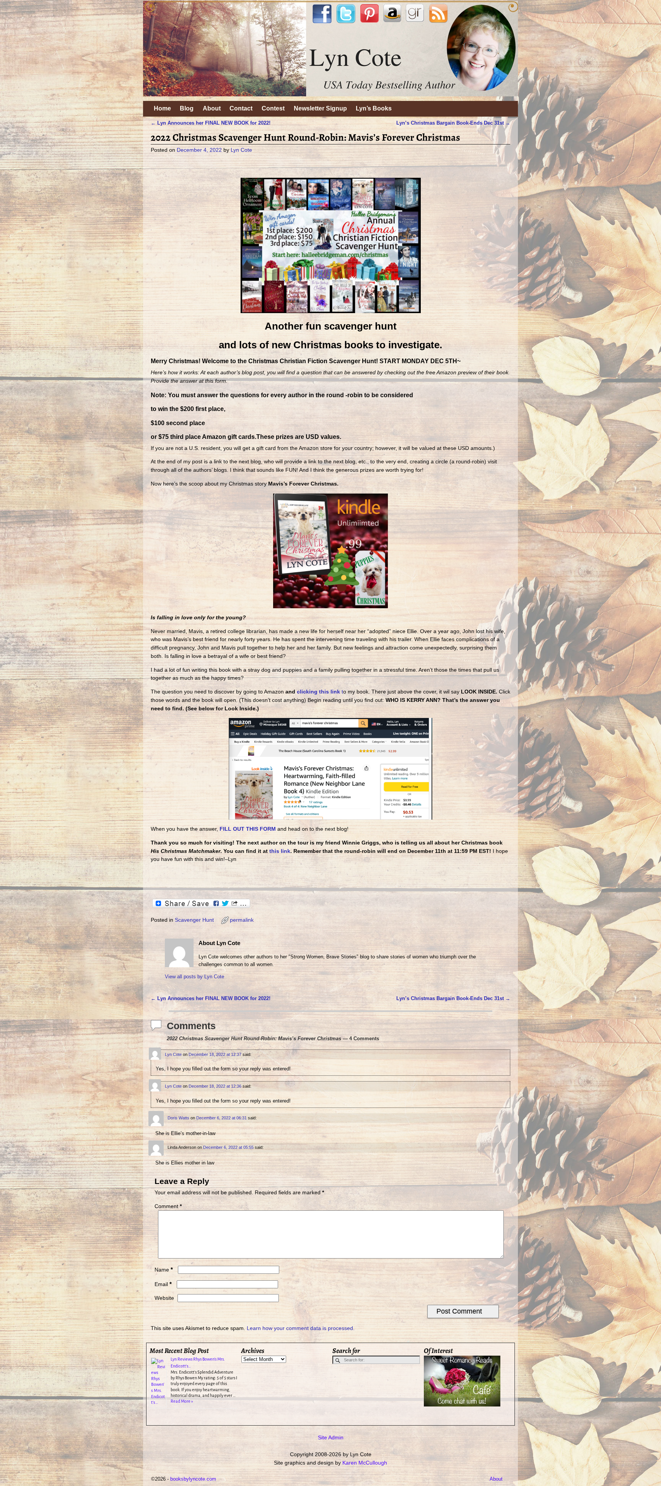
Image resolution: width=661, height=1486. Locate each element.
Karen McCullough (364, 1463)
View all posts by (194, 976)
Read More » (182, 1401)
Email (163, 1284)
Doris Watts (178, 1118)
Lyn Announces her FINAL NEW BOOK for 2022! (210, 123)
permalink (242, 920)
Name (164, 1270)
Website (164, 1298)
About (212, 108)
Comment (168, 1206)
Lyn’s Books (374, 108)
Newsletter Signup (320, 108)
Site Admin (331, 1437)
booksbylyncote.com (193, 1479)
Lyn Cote (173, 1054)
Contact (241, 108)
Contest (273, 108)
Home (162, 108)
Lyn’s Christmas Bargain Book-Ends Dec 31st (453, 123)
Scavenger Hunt (194, 920)
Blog (187, 108)
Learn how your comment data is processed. (301, 1328)
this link (279, 851)
